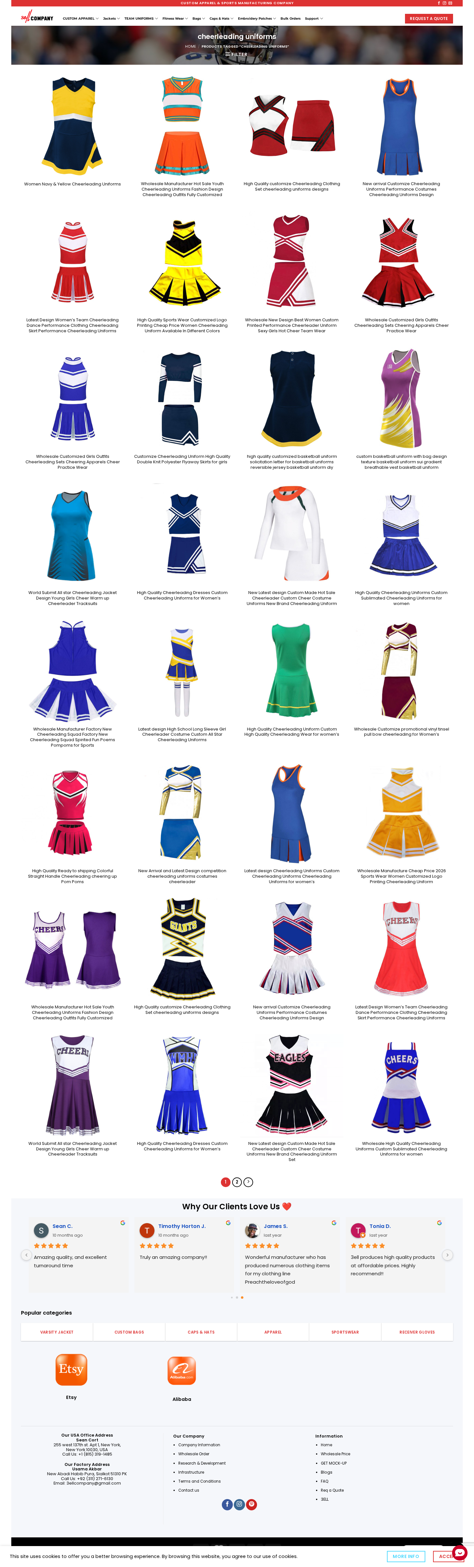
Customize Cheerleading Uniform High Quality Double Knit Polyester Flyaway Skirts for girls (182, 459)
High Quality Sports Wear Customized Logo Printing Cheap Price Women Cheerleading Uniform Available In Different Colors (182, 325)
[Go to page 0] (232, 1297)
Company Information (199, 1445)
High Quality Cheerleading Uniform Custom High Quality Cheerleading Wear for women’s (291, 732)
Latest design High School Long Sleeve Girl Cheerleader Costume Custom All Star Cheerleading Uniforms (182, 735)
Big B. (57, 1226)
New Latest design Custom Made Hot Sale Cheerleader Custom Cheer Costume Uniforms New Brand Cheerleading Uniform (292, 598)
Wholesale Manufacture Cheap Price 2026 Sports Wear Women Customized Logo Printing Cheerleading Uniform (401, 876)
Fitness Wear (173, 18)
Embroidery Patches (255, 18)
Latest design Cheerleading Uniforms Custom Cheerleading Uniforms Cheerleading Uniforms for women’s (292, 876)
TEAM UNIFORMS (138, 18)
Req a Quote (333, 1490)
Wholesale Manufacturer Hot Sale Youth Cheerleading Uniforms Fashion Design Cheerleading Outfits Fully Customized (182, 189)
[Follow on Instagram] (444, 3)
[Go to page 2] (242, 1297)
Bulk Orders (291, 18)
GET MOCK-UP (334, 1463)
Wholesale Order (193, 1454)
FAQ (324, 1481)
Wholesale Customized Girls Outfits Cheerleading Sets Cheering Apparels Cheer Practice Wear (401, 325)
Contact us (189, 1490)
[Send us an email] (450, 3)
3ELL (325, 1499)
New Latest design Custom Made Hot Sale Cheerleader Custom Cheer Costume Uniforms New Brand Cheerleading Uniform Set (292, 1152)
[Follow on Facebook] (439, 3)
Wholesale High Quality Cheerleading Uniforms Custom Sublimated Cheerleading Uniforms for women (401, 1149)
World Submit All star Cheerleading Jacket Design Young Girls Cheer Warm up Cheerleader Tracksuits (72, 598)
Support (312, 18)
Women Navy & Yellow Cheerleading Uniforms (72, 184)
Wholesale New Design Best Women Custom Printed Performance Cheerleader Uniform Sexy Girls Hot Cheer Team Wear (292, 325)
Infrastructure (191, 1472)
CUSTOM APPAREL (78, 18)
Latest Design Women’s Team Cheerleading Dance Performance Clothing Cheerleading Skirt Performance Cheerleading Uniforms (72, 325)
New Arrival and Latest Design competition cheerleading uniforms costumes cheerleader (182, 876)
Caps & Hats (219, 18)
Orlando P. (380, 1226)
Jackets (109, 18)
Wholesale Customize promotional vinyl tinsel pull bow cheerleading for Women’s (401, 732)
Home (190, 46)
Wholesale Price (335, 1454)
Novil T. (165, 1226)
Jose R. (270, 1226)
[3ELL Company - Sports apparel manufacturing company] (37, 16)
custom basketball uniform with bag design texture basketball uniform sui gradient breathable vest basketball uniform (401, 462)
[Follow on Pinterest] (251, 1504)
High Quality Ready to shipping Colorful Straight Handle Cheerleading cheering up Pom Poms (72, 876)
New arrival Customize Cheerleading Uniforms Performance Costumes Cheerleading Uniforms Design (401, 189)
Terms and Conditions (199, 1481)
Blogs (326, 1472)
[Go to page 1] (237, 1298)
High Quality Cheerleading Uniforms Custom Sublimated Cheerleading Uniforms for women (401, 598)
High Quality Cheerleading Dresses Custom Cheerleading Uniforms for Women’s (182, 595)
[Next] (248, 1182)
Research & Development (202, 1463)
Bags (197, 18)
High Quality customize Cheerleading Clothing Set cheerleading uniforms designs (292, 186)
